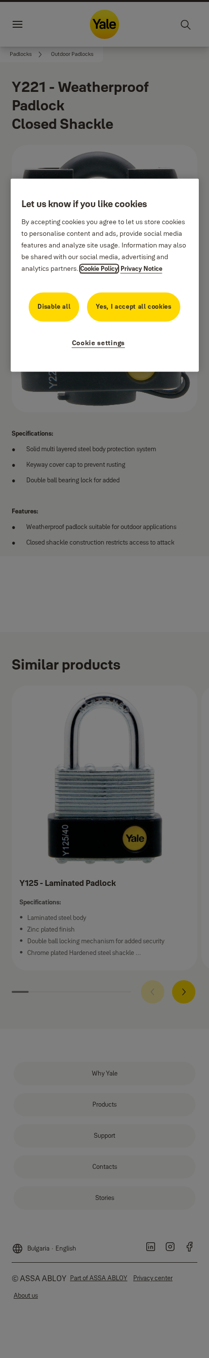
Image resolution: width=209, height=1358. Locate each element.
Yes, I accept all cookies (133, 306)
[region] (105, 274)
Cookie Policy (99, 268)
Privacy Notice (141, 268)
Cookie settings (98, 342)
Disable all (53, 306)
